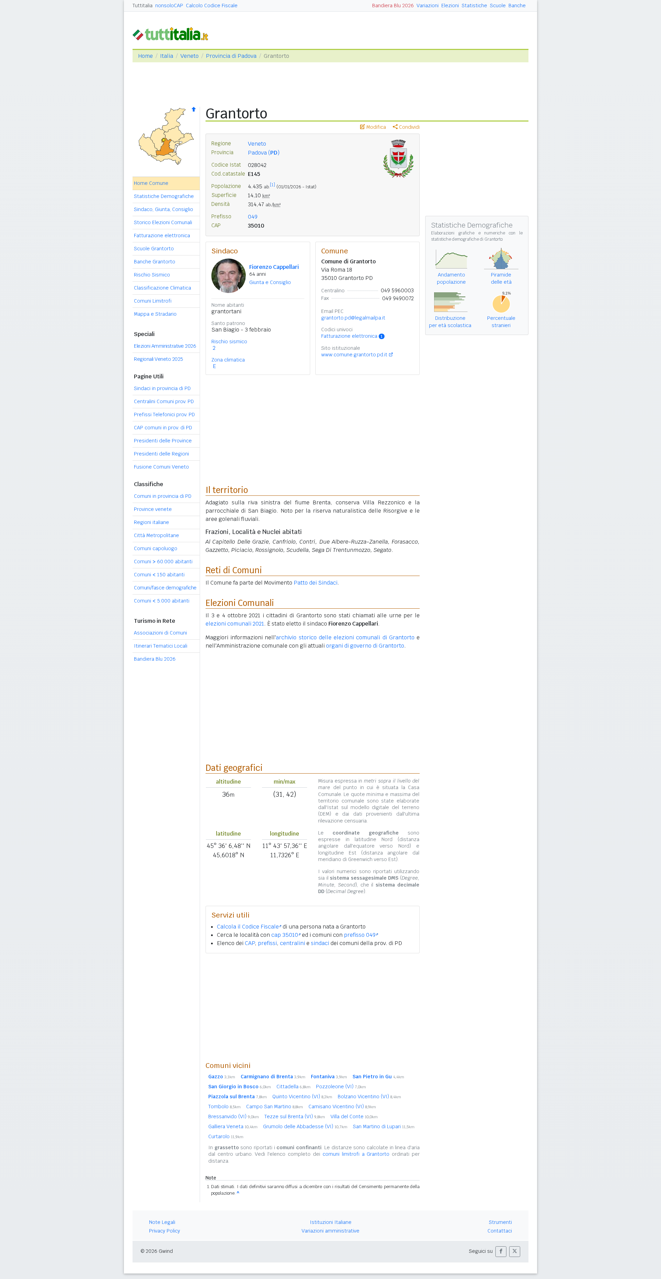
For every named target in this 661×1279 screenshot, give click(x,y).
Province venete (153, 509)
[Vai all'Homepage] (173, 33)
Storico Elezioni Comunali (163, 222)
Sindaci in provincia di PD (162, 388)
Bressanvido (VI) (233, 1116)
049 (253, 216)
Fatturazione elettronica (162, 235)
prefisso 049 (360, 935)
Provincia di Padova (231, 56)
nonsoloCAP (169, 5)
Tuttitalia (143, 5)
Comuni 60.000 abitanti (163, 561)
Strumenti (500, 1222)
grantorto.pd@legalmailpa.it (353, 318)
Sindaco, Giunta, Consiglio (163, 209)
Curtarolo (225, 1136)
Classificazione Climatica (162, 288)
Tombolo (224, 1106)
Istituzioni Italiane (331, 1222)
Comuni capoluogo (155, 548)
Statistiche (474, 5)
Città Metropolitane (156, 535)
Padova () (264, 152)
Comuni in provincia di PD (162, 496)
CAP (250, 943)
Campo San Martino (274, 1106)
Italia (166, 56)
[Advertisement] (313, 1007)
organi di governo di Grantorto (365, 645)
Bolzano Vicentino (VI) (369, 1096)
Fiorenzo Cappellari (274, 267)
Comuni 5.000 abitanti (161, 601)
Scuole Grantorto (154, 248)
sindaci (320, 943)
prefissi (267, 943)
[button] (500, 1251)
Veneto (189, 56)
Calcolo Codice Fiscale (212, 5)
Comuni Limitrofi (152, 301)
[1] (272, 185)
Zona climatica (228, 360)
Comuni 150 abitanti (159, 575)
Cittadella (293, 1086)
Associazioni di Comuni (160, 633)
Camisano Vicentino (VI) (342, 1106)
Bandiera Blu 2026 (393, 5)
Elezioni (450, 5)
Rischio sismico (229, 341)
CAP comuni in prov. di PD (163, 427)
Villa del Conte (354, 1116)
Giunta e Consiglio (270, 282)
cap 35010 (284, 935)
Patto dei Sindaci (315, 582)
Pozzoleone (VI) (341, 1086)
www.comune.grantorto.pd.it (354, 355)
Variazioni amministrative (330, 1231)
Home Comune (151, 183)
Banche (517, 5)
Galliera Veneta (233, 1126)
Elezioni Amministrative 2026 (165, 346)
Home (145, 56)
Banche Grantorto (154, 262)
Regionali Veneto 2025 (158, 359)
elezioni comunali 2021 (235, 623)
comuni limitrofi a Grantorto (356, 1154)
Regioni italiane (151, 522)
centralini (292, 943)
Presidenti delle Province (163, 441)
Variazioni (428, 5)
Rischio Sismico (152, 275)
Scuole (498, 5)
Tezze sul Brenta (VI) (294, 1116)
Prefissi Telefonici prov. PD (164, 414)
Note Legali (162, 1222)
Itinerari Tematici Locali (160, 646)
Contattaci (499, 1231)
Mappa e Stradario (155, 314)
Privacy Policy (164, 1231)
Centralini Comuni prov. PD (164, 401)
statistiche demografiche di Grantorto (467, 239)
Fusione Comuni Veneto (161, 467)
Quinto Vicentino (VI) (302, 1096)
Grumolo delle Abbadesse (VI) (305, 1126)
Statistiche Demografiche (164, 196)
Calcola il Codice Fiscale (248, 926)
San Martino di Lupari (384, 1126)
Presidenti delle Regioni (161, 454)
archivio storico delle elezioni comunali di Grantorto (345, 637)
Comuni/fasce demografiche (165, 588)
